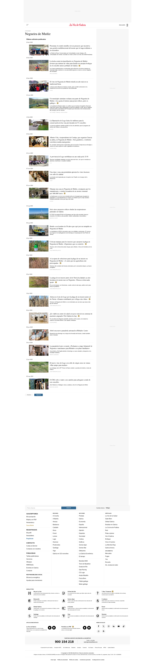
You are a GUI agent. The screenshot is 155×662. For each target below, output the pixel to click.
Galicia (81, 519)
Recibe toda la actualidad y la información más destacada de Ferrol (115, 608)
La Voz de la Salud (111, 516)
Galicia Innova (109, 548)
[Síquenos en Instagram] (108, 626)
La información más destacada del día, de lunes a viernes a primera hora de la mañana (46, 593)
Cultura (81, 539)
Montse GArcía (54, 387)
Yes (106, 559)
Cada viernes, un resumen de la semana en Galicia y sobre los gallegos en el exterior (46, 608)
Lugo (54, 539)
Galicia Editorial (111, 647)
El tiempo (82, 556)
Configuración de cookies (98, 659)
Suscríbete (30, 525)
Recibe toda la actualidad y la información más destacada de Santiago (47, 616)
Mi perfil (28, 533)
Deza (54, 530)
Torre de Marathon (85, 564)
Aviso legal (53, 659)
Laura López (53, 148)
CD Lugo (82, 572)
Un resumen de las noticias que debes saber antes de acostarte (79, 593)
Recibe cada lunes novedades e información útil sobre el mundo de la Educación (46, 601)
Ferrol (55, 533)
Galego (108, 508)
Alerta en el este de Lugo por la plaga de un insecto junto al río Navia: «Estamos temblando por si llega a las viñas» (70, 298)
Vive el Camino (110, 542)
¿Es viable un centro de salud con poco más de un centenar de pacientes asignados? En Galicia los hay (71, 315)
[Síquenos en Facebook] (98, 626)
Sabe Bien (108, 519)
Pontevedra (56, 545)
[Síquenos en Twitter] (103, 626)
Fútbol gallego (83, 581)
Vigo (54, 550)
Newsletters (30, 535)
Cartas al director (31, 546)
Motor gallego (83, 584)
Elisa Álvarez (53, 322)
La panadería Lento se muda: (71, 347)
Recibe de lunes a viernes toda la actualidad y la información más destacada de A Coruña (81, 608)
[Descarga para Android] (54, 627)
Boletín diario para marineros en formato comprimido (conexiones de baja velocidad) (113, 601)
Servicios (29, 559)
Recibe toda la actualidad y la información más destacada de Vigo (81, 616)
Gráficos (81, 542)
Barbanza (56, 524)
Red (106, 530)
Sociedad (82, 536)
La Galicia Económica (86, 553)
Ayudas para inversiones (34, 580)
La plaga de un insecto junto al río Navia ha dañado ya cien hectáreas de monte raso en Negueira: (70, 280)
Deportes (82, 533)
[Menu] (27, 25)
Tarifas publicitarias (32, 556)
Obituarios (82, 550)
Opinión (81, 530)
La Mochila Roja (110, 545)
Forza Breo (82, 578)
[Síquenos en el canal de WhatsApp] (98, 631)
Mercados (108, 553)
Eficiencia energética (33, 577)
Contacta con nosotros (33, 549)
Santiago (55, 548)
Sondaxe (79, 647)
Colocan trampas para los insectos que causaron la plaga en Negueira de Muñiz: (70, 243)
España (81, 524)
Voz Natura (90, 647)
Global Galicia (109, 521)
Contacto (29, 570)
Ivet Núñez (53, 112)
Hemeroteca (30, 522)
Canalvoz (85, 647)
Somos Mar (82, 548)
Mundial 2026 (83, 561)
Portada (81, 516)
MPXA (104, 647)
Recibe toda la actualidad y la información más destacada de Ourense (115, 616)
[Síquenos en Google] (103, 631)
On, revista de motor (111, 565)
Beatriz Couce (54, 218)
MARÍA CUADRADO (54, 354)
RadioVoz (73, 647)
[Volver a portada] (77, 25)
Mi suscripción (31, 516)
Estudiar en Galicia (111, 524)
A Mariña (55, 519)
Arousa (55, 521)
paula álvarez (53, 73)
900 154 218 (64, 642)
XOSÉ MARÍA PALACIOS (55, 250)
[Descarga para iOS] (49, 627)
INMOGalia (29, 565)
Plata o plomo (109, 533)
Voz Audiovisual (66, 647)
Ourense (55, 542)
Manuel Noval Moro (61, 112)
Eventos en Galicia (32, 568)
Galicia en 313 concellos (60, 553)
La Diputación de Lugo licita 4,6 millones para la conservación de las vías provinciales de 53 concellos (68, 121)
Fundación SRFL (57, 647)
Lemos (55, 536)
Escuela (107, 562)
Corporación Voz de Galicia (46, 647)
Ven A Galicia (109, 536)
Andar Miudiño (83, 575)
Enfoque (108, 539)
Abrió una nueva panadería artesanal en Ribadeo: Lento (69, 330)
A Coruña (56, 516)
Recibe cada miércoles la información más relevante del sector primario (80, 601)
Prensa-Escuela (98, 647)
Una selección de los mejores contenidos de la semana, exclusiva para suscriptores (114, 593)
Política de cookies (73, 659)
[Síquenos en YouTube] (119, 626)
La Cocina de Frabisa (112, 527)
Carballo (55, 527)
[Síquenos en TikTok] (124, 626)
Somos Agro (83, 545)
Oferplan (29, 562)
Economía (82, 521)
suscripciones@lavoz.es (90, 642)
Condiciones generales (85, 659)
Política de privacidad (62, 659)
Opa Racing (83, 569)
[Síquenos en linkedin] (113, 626)
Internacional (83, 527)
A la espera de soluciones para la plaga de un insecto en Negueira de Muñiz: (69, 260)
